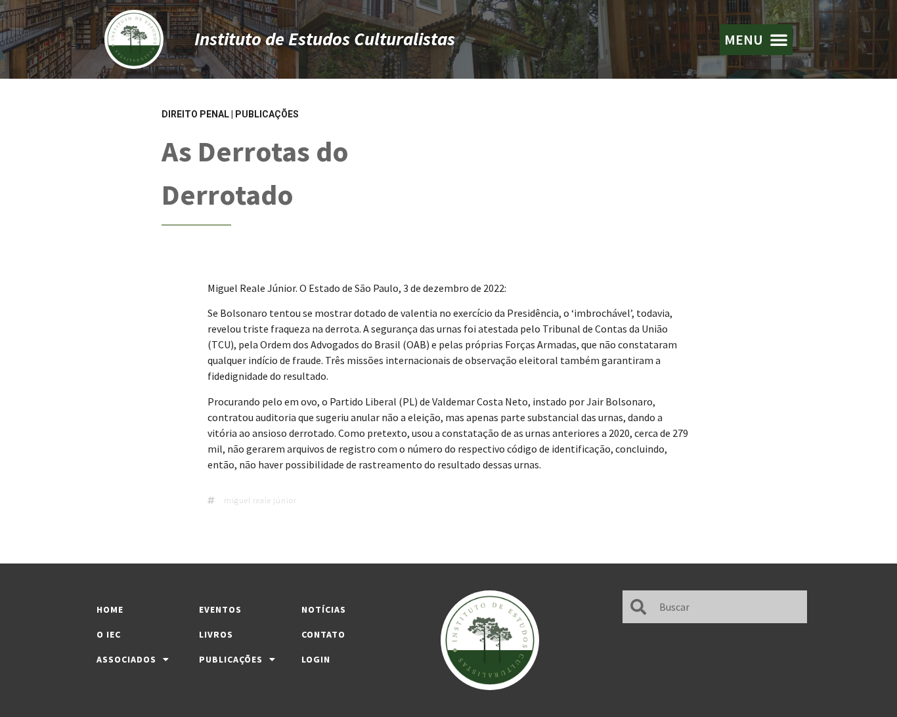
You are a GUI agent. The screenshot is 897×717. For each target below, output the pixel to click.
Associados (126, 659)
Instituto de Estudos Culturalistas (324, 39)
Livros (216, 634)
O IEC (109, 634)
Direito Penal (195, 114)
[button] (756, 39)
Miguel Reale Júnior (260, 500)
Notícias (323, 609)
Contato (323, 634)
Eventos (220, 609)
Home (110, 609)
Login (315, 659)
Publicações (267, 114)
